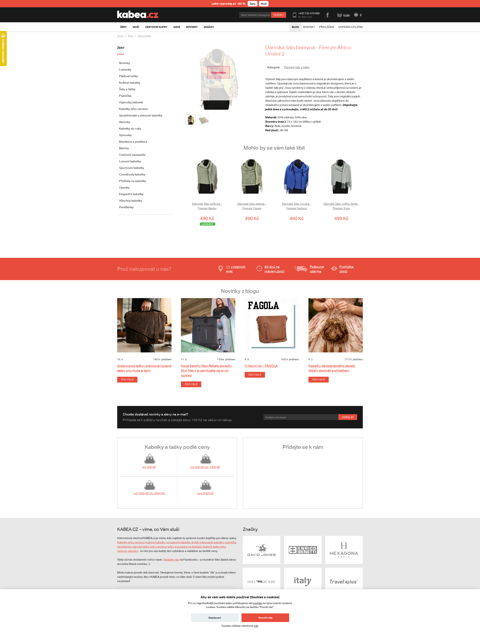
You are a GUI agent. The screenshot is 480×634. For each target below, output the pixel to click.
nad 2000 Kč (205, 493)
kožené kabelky (155, 542)
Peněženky (126, 207)
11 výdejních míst (235, 269)
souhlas (257, 603)
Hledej (279, 14)
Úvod (120, 35)
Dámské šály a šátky (297, 67)
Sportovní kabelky (131, 168)
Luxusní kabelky (130, 161)
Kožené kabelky (129, 82)
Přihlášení (326, 26)
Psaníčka (125, 96)
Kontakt (309, 26)
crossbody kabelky (178, 542)
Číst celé (127, 379)
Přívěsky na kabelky (132, 181)
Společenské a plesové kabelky (140, 115)
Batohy (124, 148)
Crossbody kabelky (132, 174)
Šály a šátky (144, 35)
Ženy (253, 3)
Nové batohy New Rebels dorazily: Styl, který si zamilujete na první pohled (206, 370)
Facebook (327, 14)
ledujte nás (172, 559)
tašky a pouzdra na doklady (184, 546)
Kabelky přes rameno (133, 109)
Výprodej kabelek (131, 102)
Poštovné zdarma (317, 269)
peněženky (124, 546)
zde (256, 625)
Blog (295, 26)
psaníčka (230, 542)
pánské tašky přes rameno (149, 546)
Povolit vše (265, 617)
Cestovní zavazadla (132, 155)
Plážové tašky (128, 76)
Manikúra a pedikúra (133, 141)
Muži (264, 3)
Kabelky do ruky (130, 128)
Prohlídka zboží (346, 269)
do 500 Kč (149, 467)
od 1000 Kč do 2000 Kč (149, 493)
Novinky (124, 63)
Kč (356, 14)
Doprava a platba (350, 26)
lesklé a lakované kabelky (207, 542)
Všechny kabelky (130, 200)
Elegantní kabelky (131, 194)
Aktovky (124, 122)
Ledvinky (125, 69)
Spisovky (125, 135)
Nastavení (214, 617)
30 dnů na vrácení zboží (274, 269)
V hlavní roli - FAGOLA (261, 366)
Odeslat (348, 417)
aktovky (133, 551)
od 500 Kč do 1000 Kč (205, 467)
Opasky (124, 187)
